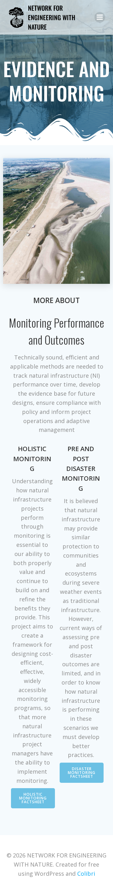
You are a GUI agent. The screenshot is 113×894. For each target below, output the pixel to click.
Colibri (86, 873)
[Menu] (99, 17)
